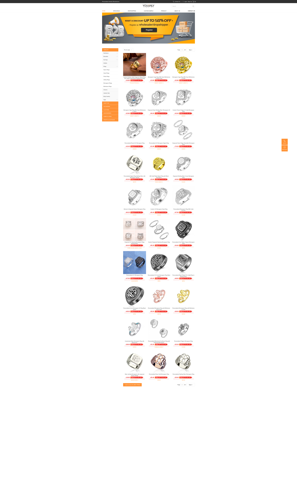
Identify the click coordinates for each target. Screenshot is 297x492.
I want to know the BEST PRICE (132, 384)
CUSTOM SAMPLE (148, 11)
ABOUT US (177, 11)
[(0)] (193, 1)
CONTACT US (191, 11)
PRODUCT (164, 11)
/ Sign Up (189, 1)
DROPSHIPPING (132, 11)
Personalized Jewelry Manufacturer (110, 1)
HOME (103, 11)
